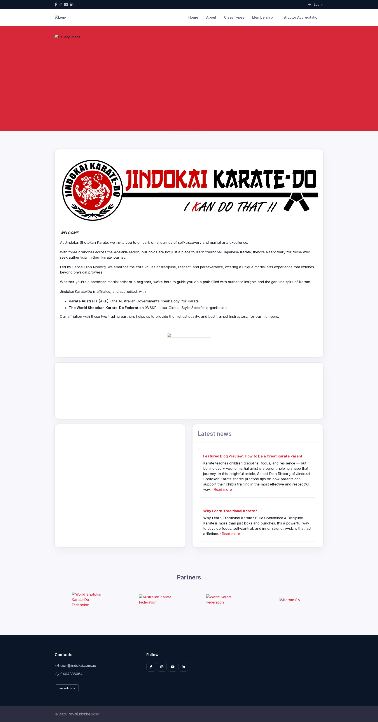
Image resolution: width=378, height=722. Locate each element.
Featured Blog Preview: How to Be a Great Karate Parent (252, 456)
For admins (66, 688)
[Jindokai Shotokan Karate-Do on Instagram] (60, 4)
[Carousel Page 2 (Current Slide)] (180, 136)
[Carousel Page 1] (176, 136)
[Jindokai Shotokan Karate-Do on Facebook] (56, 4)
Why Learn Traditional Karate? (230, 511)
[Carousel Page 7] (202, 136)
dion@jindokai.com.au (78, 665)
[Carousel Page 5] (193, 136)
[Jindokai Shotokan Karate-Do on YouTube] (66, 4)
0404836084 (71, 674)
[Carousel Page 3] (184, 136)
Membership (262, 17)
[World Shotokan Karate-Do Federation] (88, 599)
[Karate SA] (290, 599)
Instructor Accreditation (300, 17)
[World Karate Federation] (222, 599)
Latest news (215, 433)
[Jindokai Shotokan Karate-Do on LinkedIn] (71, 4)
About (211, 17)
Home (193, 17)
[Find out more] (189, 340)
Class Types (234, 17)
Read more (223, 489)
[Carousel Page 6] (197, 136)
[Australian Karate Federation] (155, 599)
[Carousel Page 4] (189, 136)
